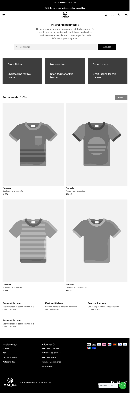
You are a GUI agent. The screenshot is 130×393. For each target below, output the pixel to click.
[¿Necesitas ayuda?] (120, 385)
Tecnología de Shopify (43, 382)
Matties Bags (30, 382)
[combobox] (55, 47)
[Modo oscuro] (110, 15)
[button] (3, 15)
